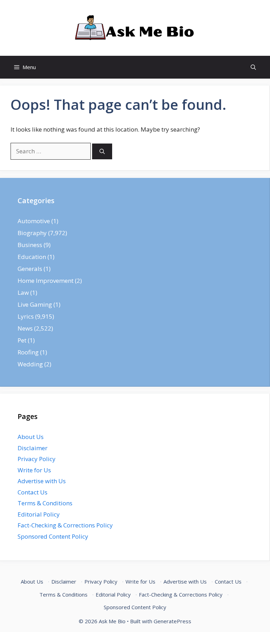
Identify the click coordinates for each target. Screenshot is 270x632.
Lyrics (26, 316)
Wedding (30, 364)
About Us (31, 437)
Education (32, 257)
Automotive (34, 221)
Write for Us (34, 470)
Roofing (28, 352)
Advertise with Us (42, 481)
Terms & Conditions (45, 503)
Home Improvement (45, 281)
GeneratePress (172, 621)
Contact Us (32, 492)
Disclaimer (32, 448)
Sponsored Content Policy (53, 536)
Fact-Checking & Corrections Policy (65, 525)
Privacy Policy (37, 459)
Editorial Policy (39, 514)
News (25, 328)
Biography (32, 233)
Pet (22, 340)
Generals (30, 269)
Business (30, 245)
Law (23, 292)
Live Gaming (35, 304)
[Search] (102, 151)
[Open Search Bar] (253, 67)
